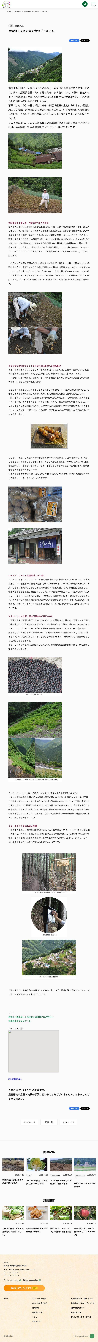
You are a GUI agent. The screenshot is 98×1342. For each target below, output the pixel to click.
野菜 (11, 26)
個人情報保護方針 (8, 1336)
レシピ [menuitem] (34, 1317)
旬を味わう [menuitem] (36, 1321)
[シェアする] (74, 40)
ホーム (6, 1298)
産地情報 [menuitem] (35, 1307)
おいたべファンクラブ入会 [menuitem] (81, 1317)
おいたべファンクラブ (24, 1287)
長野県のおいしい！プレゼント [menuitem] (82, 1303)
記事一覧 (49, 1122)
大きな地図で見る (15, 1079)
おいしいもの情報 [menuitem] (39, 1298)
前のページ (30, 1122)
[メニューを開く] (93, 4)
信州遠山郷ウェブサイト (19, 1020)
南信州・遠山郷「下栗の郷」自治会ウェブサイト (30, 1016)
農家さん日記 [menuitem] (37, 1312)
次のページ (68, 1122)
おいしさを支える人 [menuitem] (39, 1303)
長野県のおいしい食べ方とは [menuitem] (82, 1298)
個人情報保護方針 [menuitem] (77, 1307)
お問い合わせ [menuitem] (76, 1312)
